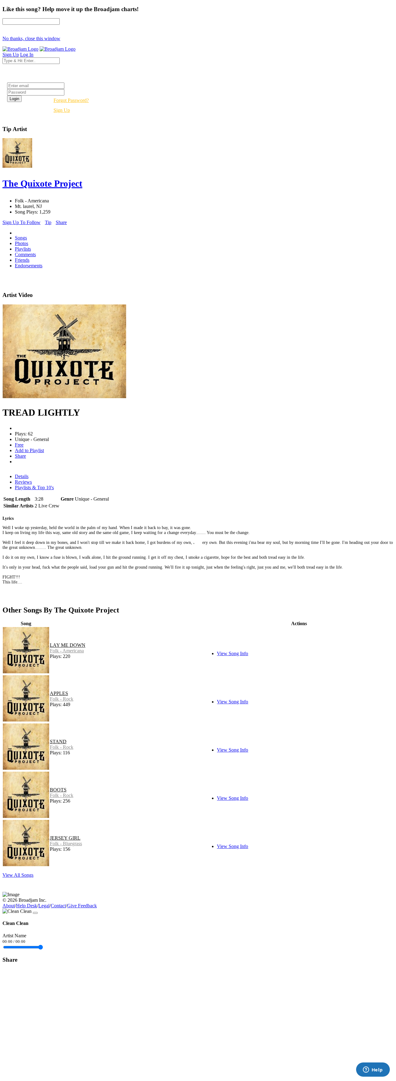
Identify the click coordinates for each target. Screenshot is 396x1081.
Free (19, 444)
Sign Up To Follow (21, 222)
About (8, 905)
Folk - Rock (61, 699)
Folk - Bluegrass (66, 843)
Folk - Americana (67, 650)
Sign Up (62, 110)
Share (61, 222)
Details (21, 476)
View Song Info (232, 653)
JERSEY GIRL (65, 838)
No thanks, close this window (31, 38)
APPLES (59, 693)
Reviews (23, 482)
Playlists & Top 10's (34, 487)
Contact (58, 905)
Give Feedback (82, 905)
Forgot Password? (71, 100)
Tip (48, 222)
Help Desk (26, 905)
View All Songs (17, 875)
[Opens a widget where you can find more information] (373, 1070)
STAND (58, 741)
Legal (44, 905)
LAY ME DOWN (67, 645)
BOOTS (58, 789)
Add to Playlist (29, 450)
